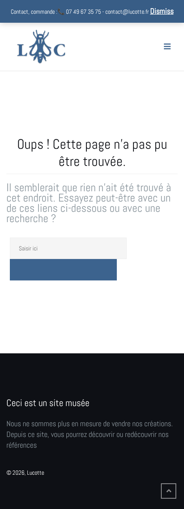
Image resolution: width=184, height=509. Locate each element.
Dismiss (162, 11)
